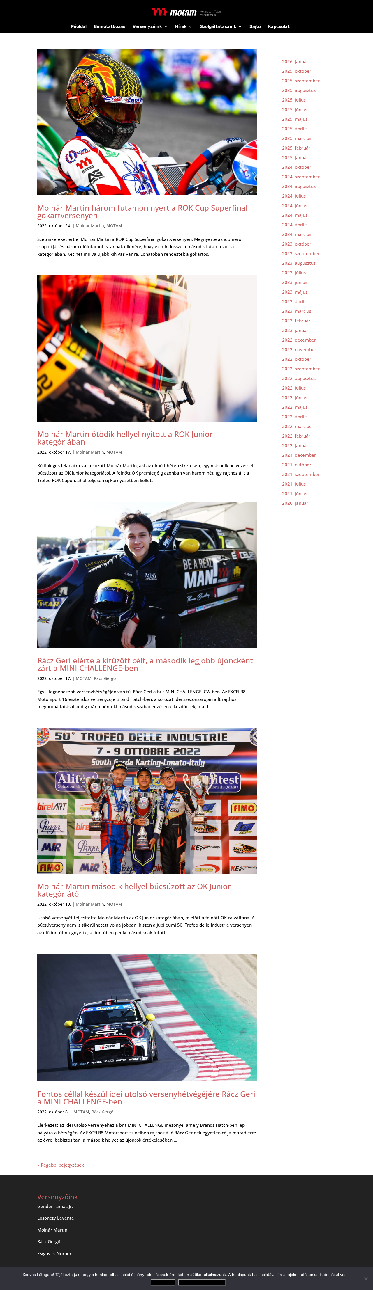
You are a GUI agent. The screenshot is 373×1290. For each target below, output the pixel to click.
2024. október (296, 167)
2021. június (294, 493)
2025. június (294, 109)
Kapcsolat (279, 26)
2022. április (294, 417)
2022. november (299, 349)
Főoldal (79, 26)
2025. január (295, 157)
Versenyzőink (147, 26)
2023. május (294, 292)
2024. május (294, 215)
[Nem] (366, 1279)
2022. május (294, 407)
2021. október (296, 465)
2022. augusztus (299, 378)
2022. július (294, 388)
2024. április (294, 225)
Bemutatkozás (109, 26)
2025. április (294, 129)
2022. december (299, 340)
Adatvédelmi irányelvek (201, 1282)
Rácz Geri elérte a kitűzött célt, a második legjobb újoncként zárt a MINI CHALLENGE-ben (145, 664)
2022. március (296, 426)
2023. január (295, 330)
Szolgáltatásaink (218, 26)
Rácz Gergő (105, 678)
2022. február (296, 436)
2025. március (296, 138)
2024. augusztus (299, 186)
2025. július (294, 100)
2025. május (294, 119)
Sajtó (255, 26)
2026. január (295, 61)
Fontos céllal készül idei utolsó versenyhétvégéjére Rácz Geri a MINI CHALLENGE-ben (146, 1098)
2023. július (294, 273)
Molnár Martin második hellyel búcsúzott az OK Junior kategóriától (134, 890)
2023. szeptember (301, 253)
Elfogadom (163, 1282)
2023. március (296, 311)
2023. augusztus (299, 263)
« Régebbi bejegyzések (60, 1165)
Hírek (181, 26)
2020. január (295, 503)
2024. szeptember (301, 177)
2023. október (296, 244)
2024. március (296, 234)
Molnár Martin (90, 225)
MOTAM (114, 225)
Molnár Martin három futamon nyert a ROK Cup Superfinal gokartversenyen (142, 211)
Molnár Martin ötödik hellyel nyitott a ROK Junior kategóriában (125, 438)
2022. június (294, 397)
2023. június (294, 282)
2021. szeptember (301, 474)
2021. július (294, 484)
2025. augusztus (299, 90)
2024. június (294, 205)
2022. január (295, 445)
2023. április (294, 301)
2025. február (296, 148)
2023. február (296, 321)
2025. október (296, 71)
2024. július (294, 196)
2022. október (296, 359)
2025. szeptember (301, 80)
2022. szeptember (301, 369)
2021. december (299, 455)
